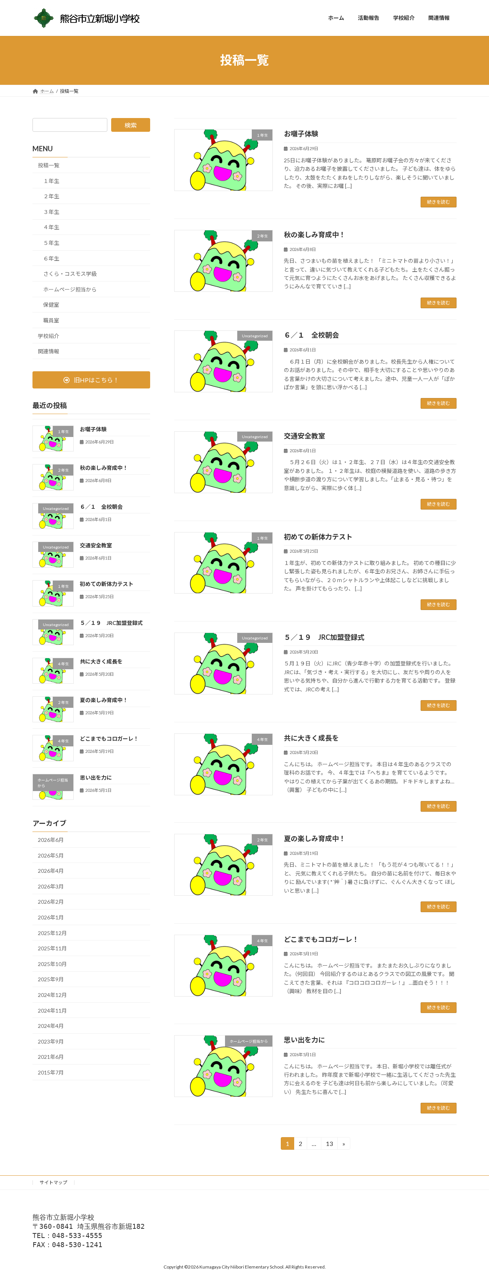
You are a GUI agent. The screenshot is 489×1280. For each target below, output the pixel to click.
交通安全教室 (304, 436)
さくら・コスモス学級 (70, 273)
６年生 (51, 258)
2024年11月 (52, 1010)
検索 (131, 125)
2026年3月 (51, 886)
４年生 (51, 227)
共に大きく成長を (311, 738)
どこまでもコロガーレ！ (321, 939)
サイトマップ (53, 1182)
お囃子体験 (301, 133)
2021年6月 (51, 1056)
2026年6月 (51, 840)
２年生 (51, 196)
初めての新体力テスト (318, 536)
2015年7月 (51, 1072)
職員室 (51, 320)
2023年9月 (51, 1041)
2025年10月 (52, 963)
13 (328, 1145)
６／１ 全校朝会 (311, 335)
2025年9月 (51, 979)
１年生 (51, 180)
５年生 (51, 242)
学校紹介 (48, 335)
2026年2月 (51, 901)
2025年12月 (52, 932)
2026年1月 (51, 917)
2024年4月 (51, 1026)
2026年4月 (51, 870)
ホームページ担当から (70, 289)
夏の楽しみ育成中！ (315, 838)
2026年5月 (51, 855)
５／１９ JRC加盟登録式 (324, 637)
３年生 (51, 211)
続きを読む (438, 202)
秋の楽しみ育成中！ (315, 234)
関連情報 (48, 351)
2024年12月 (52, 995)
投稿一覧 (48, 165)
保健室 (51, 304)
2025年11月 (52, 948)
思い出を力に (304, 1040)
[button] (91, 379)
